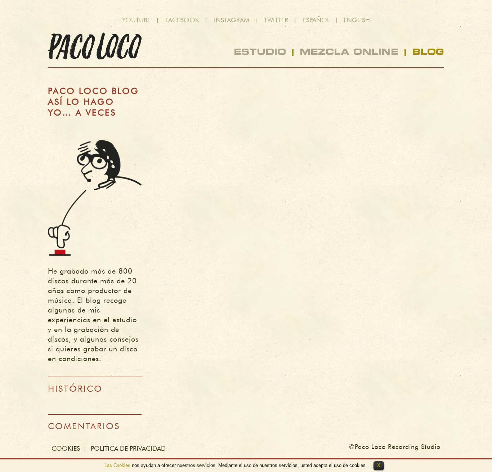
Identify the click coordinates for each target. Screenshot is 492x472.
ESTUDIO (260, 52)
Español (316, 20)
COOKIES (66, 449)
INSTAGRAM (231, 20)
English (357, 20)
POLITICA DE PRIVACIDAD (128, 449)
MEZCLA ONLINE (349, 52)
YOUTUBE (136, 20)
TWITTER (276, 20)
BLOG (428, 52)
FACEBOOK (182, 20)
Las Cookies (117, 465)
